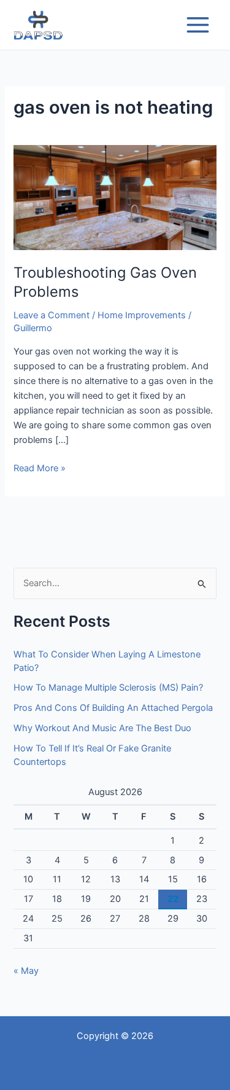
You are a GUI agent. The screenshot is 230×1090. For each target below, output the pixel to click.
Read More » (39, 467)
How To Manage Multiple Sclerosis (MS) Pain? (108, 687)
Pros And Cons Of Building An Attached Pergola (113, 707)
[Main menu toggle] (198, 25)
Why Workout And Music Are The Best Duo (102, 728)
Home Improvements (142, 315)
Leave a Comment (51, 315)
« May (26, 970)
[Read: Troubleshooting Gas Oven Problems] (114, 197)
